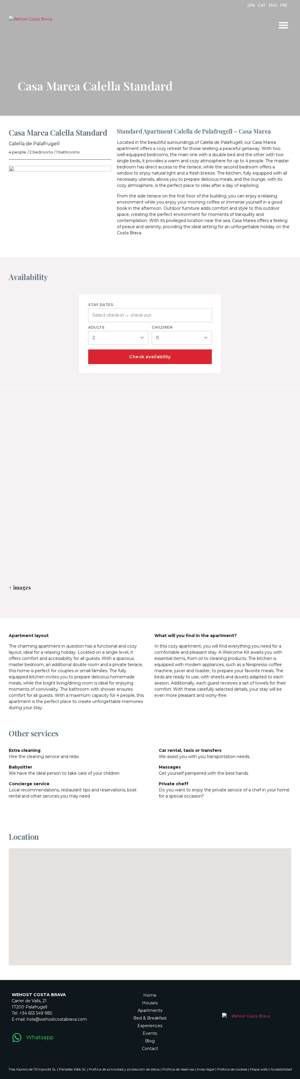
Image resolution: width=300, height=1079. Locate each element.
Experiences (149, 1025)
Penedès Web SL (72, 1069)
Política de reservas (178, 1069)
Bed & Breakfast (150, 1018)
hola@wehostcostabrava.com (57, 1019)
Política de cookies (232, 1069)
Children (162, 327)
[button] (284, 25)
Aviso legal (205, 1069)
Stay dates (100, 305)
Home (149, 995)
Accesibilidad (281, 1069)
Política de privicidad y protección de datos (124, 1069)
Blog (150, 1041)
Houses (150, 1002)
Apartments (150, 1010)
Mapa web (259, 1069)
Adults (96, 327)
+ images (20, 587)
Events (150, 1033)
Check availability (150, 356)
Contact (150, 1048)
